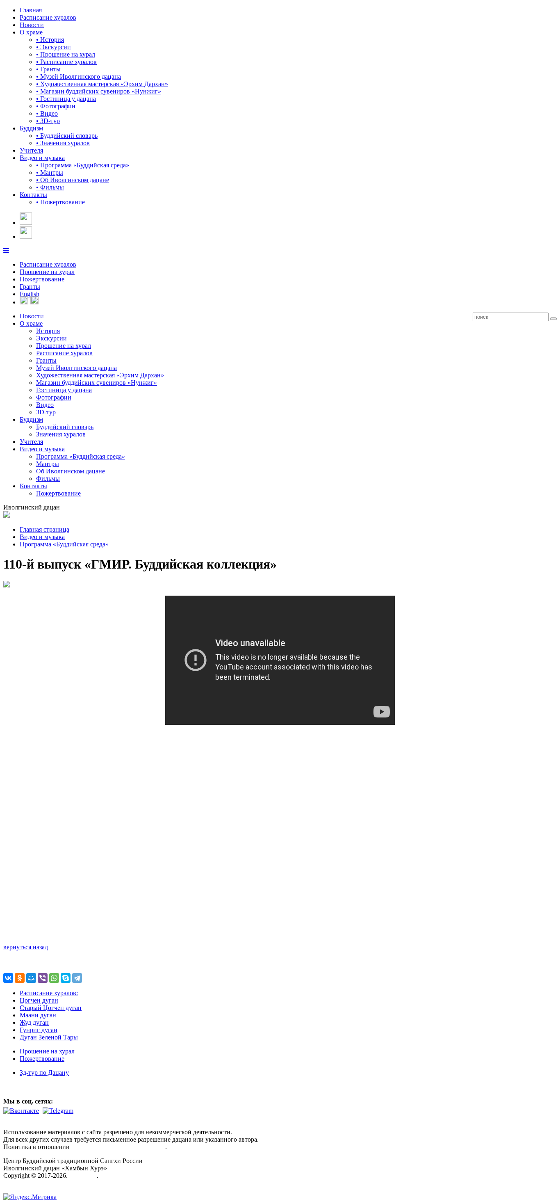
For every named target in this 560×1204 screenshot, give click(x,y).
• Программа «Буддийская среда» (82, 165)
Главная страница (44, 529)
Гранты (30, 286)
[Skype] (66, 978)
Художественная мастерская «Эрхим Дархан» (100, 375)
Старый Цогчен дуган (51, 1007)
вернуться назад (25, 947)
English (29, 293)
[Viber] (43, 978)
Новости (32, 24)
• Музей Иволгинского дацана (78, 76)
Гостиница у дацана (64, 389)
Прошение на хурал (47, 271)
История (48, 330)
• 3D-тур (48, 120)
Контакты (33, 194)
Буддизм (31, 128)
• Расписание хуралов (66, 61)
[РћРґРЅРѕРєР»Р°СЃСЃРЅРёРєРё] (20, 978)
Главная (31, 10)
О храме (31, 32)
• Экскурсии (53, 46)
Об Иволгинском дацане (70, 471)
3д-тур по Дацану (44, 1072)
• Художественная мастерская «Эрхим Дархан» (102, 83)
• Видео (47, 113)
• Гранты (48, 69)
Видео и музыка (42, 157)
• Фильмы (50, 187)
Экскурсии (51, 338)
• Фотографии (55, 106)
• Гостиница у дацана (66, 98)
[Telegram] (77, 978)
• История (50, 39)
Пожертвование (42, 279)
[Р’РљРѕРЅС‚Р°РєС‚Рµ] (8, 978)
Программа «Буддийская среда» (80, 456)
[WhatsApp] (54, 978)
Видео (45, 404)
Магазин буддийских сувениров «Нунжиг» (96, 382)
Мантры (47, 463)
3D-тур (46, 412)
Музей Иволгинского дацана (76, 367)
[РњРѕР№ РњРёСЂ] (31, 978)
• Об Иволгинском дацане (72, 179)
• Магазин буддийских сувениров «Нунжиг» (98, 91)
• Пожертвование (60, 202)
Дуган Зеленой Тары (49, 1037)
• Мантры (49, 172)
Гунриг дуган (38, 1029)
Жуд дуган (34, 1022)
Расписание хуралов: (49, 992)
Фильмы (48, 478)
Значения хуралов (61, 434)
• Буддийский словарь (67, 135)
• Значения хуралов (63, 142)
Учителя (31, 150)
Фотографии (53, 397)
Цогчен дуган (39, 1000)
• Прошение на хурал (65, 54)
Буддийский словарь (64, 426)
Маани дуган (38, 1015)
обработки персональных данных (118, 1146)
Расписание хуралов (48, 17)
